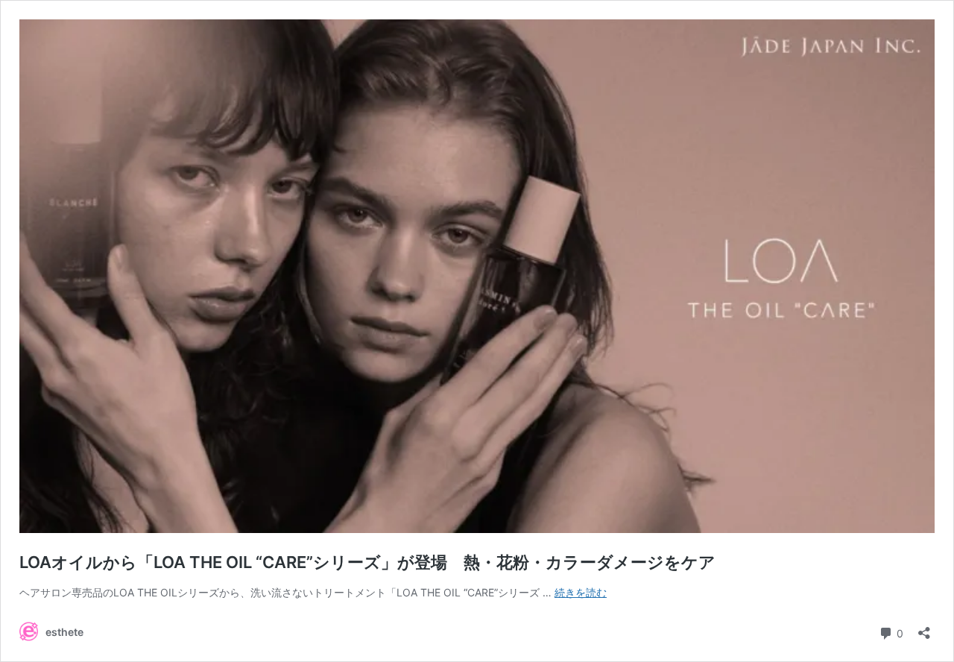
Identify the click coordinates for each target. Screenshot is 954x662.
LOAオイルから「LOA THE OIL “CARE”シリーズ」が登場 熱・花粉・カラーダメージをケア (367, 562)
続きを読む (581, 592)
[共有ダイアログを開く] (924, 628)
